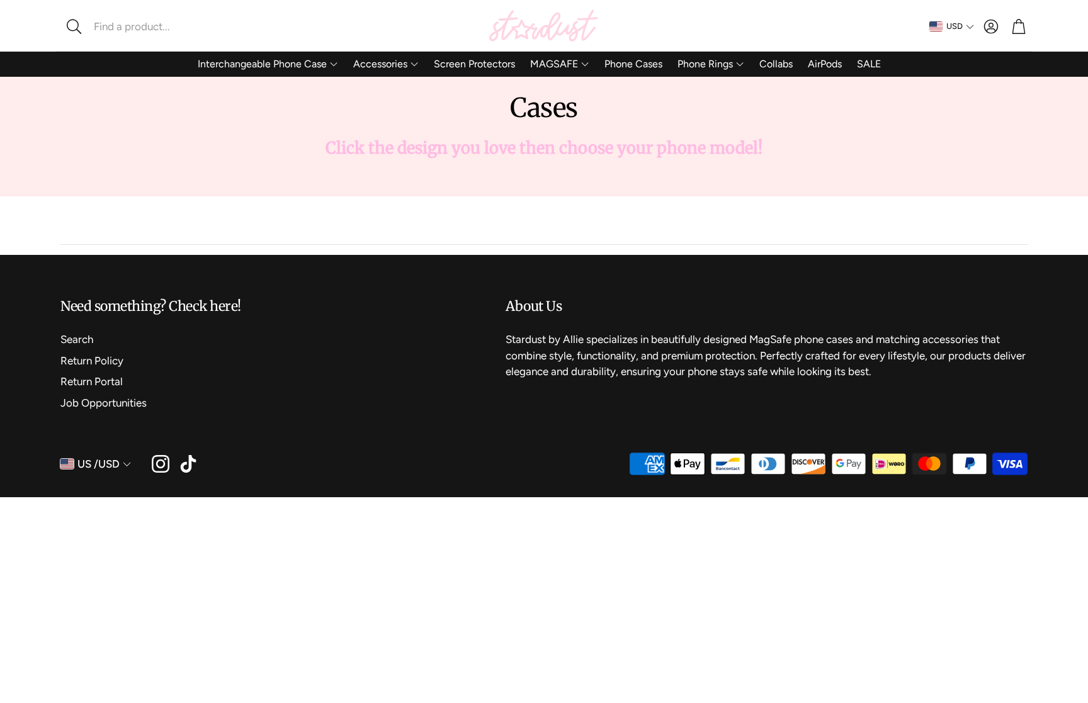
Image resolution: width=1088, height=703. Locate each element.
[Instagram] (160, 464)
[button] (144, 26)
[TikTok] (188, 464)
